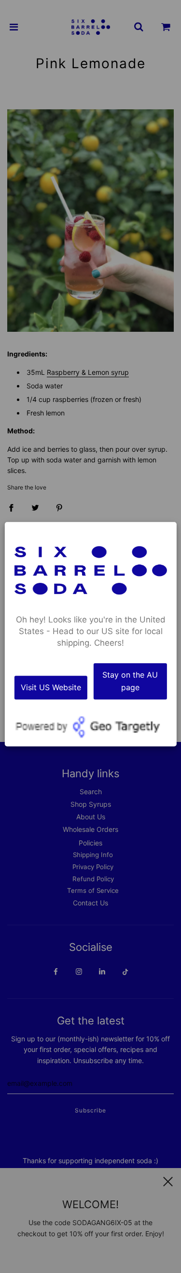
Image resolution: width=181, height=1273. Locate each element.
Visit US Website (51, 687)
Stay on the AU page (130, 681)
